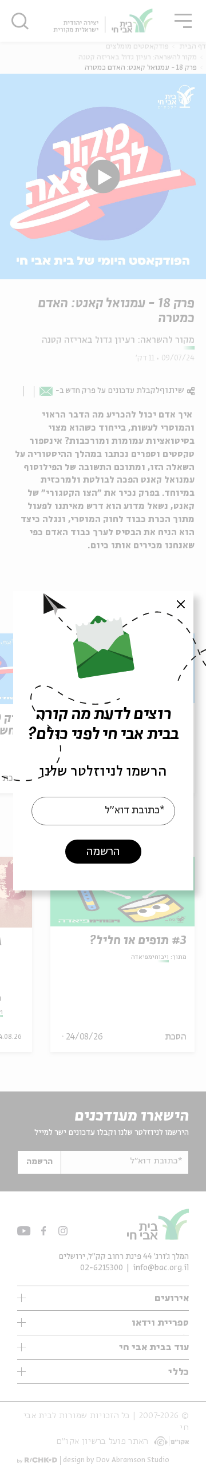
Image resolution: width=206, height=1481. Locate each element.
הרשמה (103, 851)
